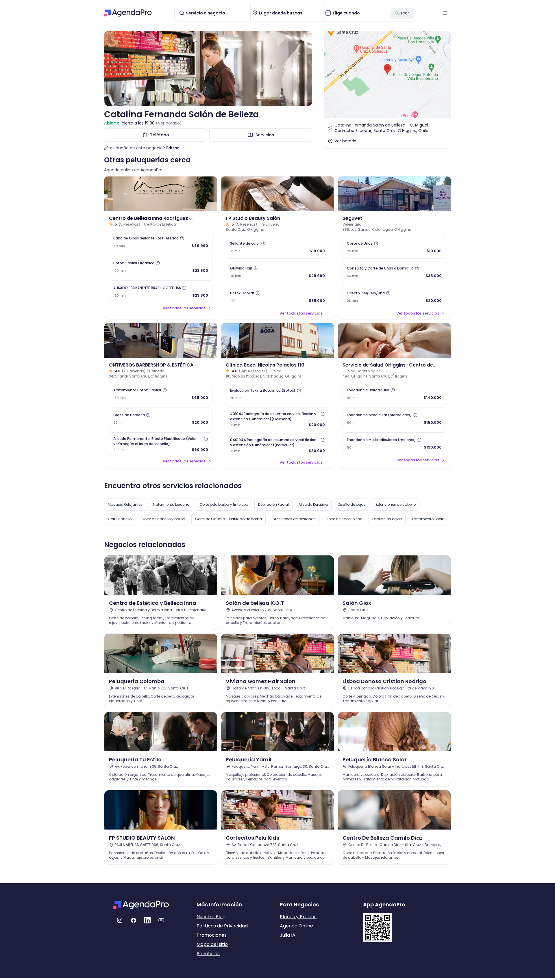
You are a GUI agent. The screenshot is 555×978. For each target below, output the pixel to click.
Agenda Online (296, 926)
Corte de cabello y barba (163, 518)
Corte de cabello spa (343, 518)
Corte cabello (120, 518)
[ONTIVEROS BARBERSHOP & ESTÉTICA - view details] (160, 340)
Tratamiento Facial (428, 518)
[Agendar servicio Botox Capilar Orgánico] (160, 267)
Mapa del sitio (212, 944)
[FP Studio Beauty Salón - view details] (277, 193)
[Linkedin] (147, 920)
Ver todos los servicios (184, 308)
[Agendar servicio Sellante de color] (277, 247)
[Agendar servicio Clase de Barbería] (160, 419)
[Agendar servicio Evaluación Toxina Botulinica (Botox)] (277, 394)
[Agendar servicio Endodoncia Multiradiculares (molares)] (394, 444)
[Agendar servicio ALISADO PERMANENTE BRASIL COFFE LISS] (160, 292)
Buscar (402, 13)
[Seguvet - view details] (394, 193)
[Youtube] (161, 920)
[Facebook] (133, 920)
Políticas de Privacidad (222, 926)
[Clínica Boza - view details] (277, 340)
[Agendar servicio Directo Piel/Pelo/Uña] (394, 297)
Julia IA (287, 935)
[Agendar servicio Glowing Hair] (277, 272)
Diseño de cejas (352, 504)
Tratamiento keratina (171, 504)
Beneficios (208, 953)
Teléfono (159, 135)
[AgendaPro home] (128, 13)
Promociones (212, 935)
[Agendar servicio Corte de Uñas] (394, 247)
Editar (172, 148)
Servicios (265, 135)
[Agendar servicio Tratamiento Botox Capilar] (160, 394)
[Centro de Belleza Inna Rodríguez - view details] (160, 193)
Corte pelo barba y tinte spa (223, 504)
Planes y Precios (298, 916)
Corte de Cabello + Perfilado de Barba (228, 518)
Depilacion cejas (387, 518)
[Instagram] (119, 920)
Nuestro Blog (211, 916)
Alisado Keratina (313, 504)
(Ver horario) (169, 123)
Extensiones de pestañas (294, 518)
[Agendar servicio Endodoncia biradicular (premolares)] (394, 419)
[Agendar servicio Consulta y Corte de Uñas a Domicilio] (394, 272)
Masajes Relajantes (125, 504)
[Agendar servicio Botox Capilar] (277, 297)
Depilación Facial (273, 504)
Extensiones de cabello (395, 504)
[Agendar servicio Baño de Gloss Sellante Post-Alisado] (160, 242)
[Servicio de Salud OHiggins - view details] (394, 340)
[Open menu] (445, 13)
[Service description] (182, 238)
